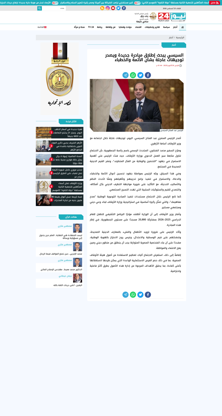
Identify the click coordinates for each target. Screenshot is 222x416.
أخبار (175, 27)
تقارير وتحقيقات (152, 27)
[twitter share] (140, 75)
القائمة (41, 27)
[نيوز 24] (172, 17)
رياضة (99, 27)
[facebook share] (148, 75)
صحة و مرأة (79, 27)
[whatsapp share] (133, 75)
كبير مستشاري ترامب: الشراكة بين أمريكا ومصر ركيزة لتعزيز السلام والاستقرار (105, 3)
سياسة (166, 27)
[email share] (125, 75)
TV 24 (91, 27)
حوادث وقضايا (125, 27)
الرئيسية (180, 38)
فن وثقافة (110, 27)
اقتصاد (138, 27)
